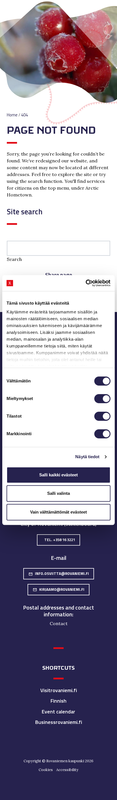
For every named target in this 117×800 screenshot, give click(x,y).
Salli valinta (58, 493)
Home (12, 115)
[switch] (102, 398)
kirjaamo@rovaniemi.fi (58, 589)
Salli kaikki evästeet (58, 474)
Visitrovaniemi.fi (58, 690)
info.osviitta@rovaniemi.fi (58, 573)
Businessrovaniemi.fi (58, 722)
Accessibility (67, 769)
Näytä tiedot (87, 456)
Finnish (58, 701)
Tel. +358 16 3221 (59, 540)
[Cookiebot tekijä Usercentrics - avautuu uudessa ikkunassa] (85, 283)
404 (24, 115)
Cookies (46, 769)
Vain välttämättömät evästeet (58, 512)
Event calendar (58, 711)
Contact (59, 623)
